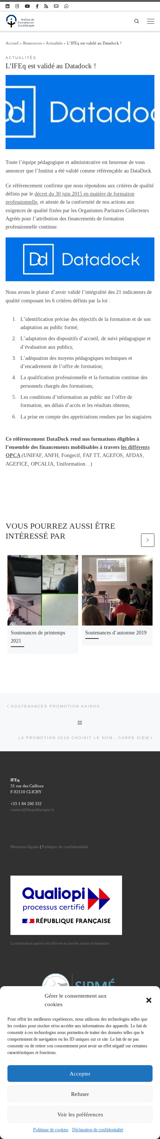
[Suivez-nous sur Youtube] (27, 6)
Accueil (12, 43)
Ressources (32, 43)
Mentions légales (24, 846)
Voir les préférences (80, 1114)
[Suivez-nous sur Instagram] (17, 6)
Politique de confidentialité (65, 846)
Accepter (80, 1074)
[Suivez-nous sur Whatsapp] (66, 6)
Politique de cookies (50, 1129)
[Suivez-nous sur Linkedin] (7, 6)
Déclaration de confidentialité (97, 1129)
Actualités (54, 43)
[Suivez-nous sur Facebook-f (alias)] (37, 6)
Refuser (80, 1094)
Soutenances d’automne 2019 (116, 633)
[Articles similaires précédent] (133, 540)
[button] (149, 1000)
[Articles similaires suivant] (147, 540)
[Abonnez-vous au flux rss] (46, 6)
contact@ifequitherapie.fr (32, 809)
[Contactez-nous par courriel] (56, 6)
